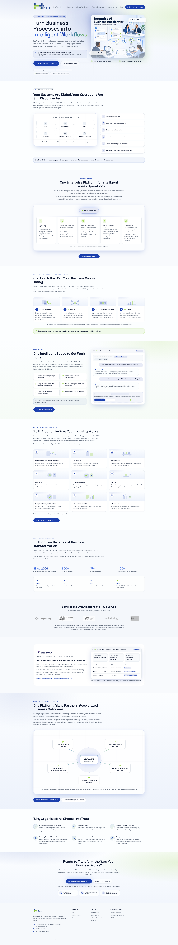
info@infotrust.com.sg (42, 931)
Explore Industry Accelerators (45, 520)
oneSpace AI (69, 7)
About (121, 7)
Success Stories (112, 7)
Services (93, 920)
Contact (74, 918)
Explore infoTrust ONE (70, 63)
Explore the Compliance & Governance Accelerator (53, 678)
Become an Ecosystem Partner (74, 800)
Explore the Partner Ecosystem (46, 800)
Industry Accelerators (82, 7)
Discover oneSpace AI (43, 409)
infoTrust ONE (57, 7)
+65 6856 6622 (40, 928)
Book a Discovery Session (135, 7)
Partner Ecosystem (98, 7)
